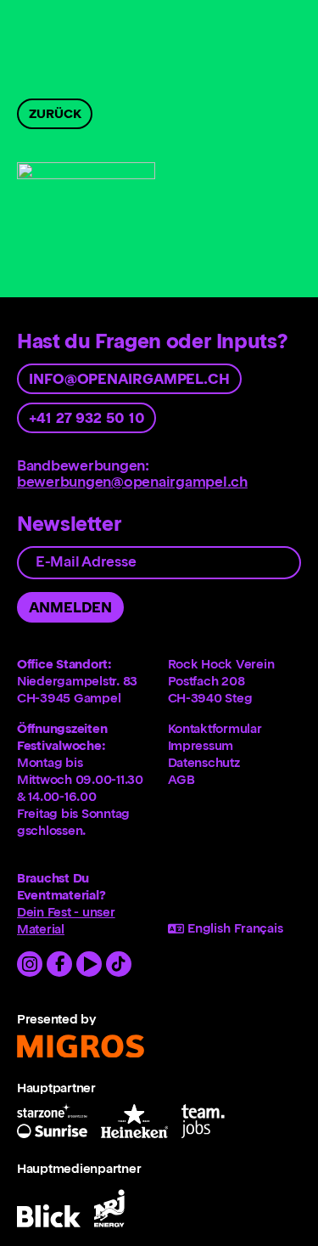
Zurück (55, 113)
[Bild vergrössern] (86, 210)
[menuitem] (235, 728)
